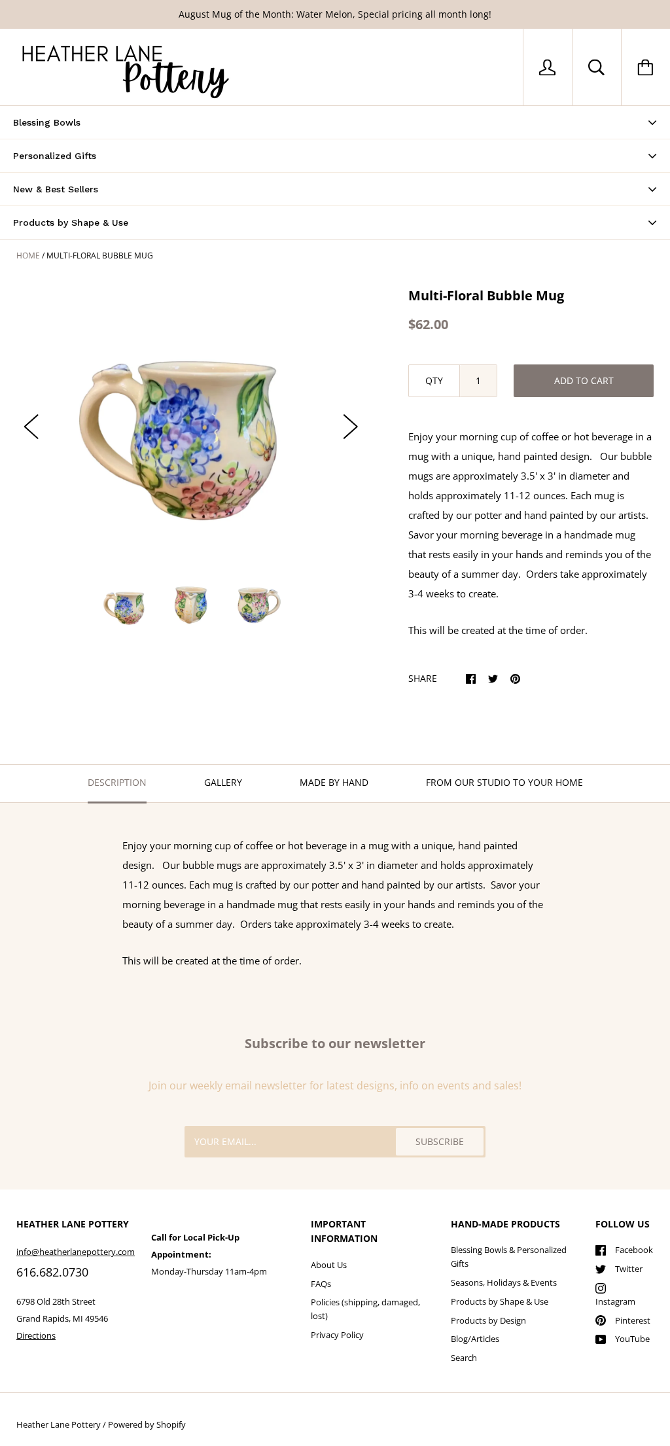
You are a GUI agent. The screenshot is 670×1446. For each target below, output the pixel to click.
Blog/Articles (475, 1339)
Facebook (634, 1250)
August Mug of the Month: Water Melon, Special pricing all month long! (335, 14)
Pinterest (632, 1320)
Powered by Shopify (147, 1424)
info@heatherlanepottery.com (75, 1252)
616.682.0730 (52, 1272)
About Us (329, 1265)
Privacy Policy (337, 1335)
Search (464, 1358)
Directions (36, 1335)
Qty (434, 380)
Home (28, 255)
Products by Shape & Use (499, 1301)
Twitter (629, 1269)
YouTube (632, 1339)
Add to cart (584, 380)
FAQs (321, 1284)
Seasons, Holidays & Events (504, 1282)
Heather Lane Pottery (58, 1424)
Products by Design (488, 1320)
